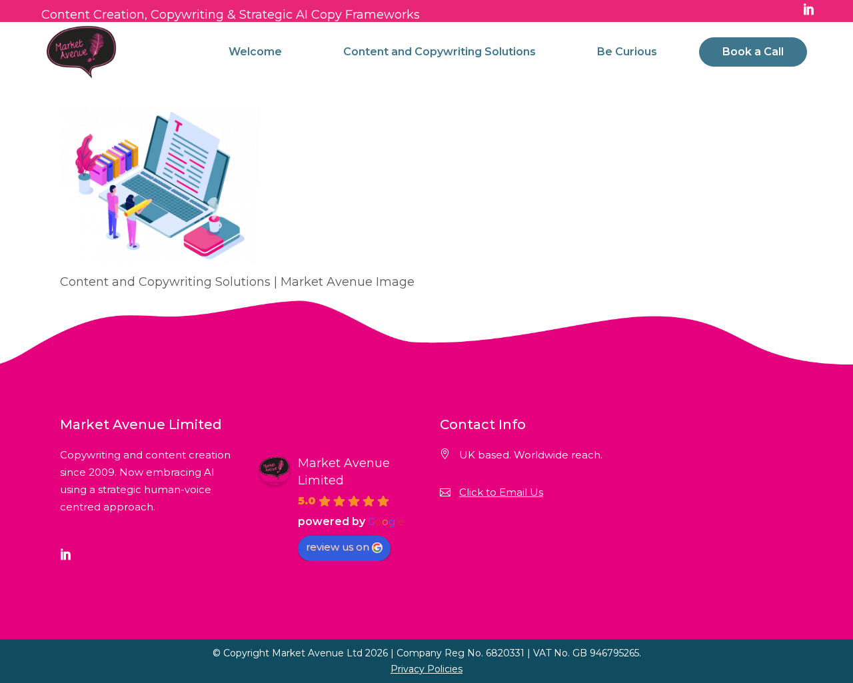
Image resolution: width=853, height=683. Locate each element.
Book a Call (753, 51)
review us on (337, 546)
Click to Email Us (501, 492)
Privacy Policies (426, 669)
